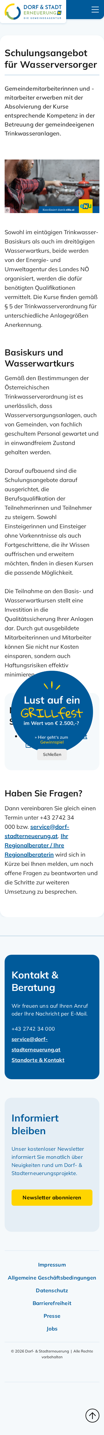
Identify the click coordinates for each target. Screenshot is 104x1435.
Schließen (52, 754)
